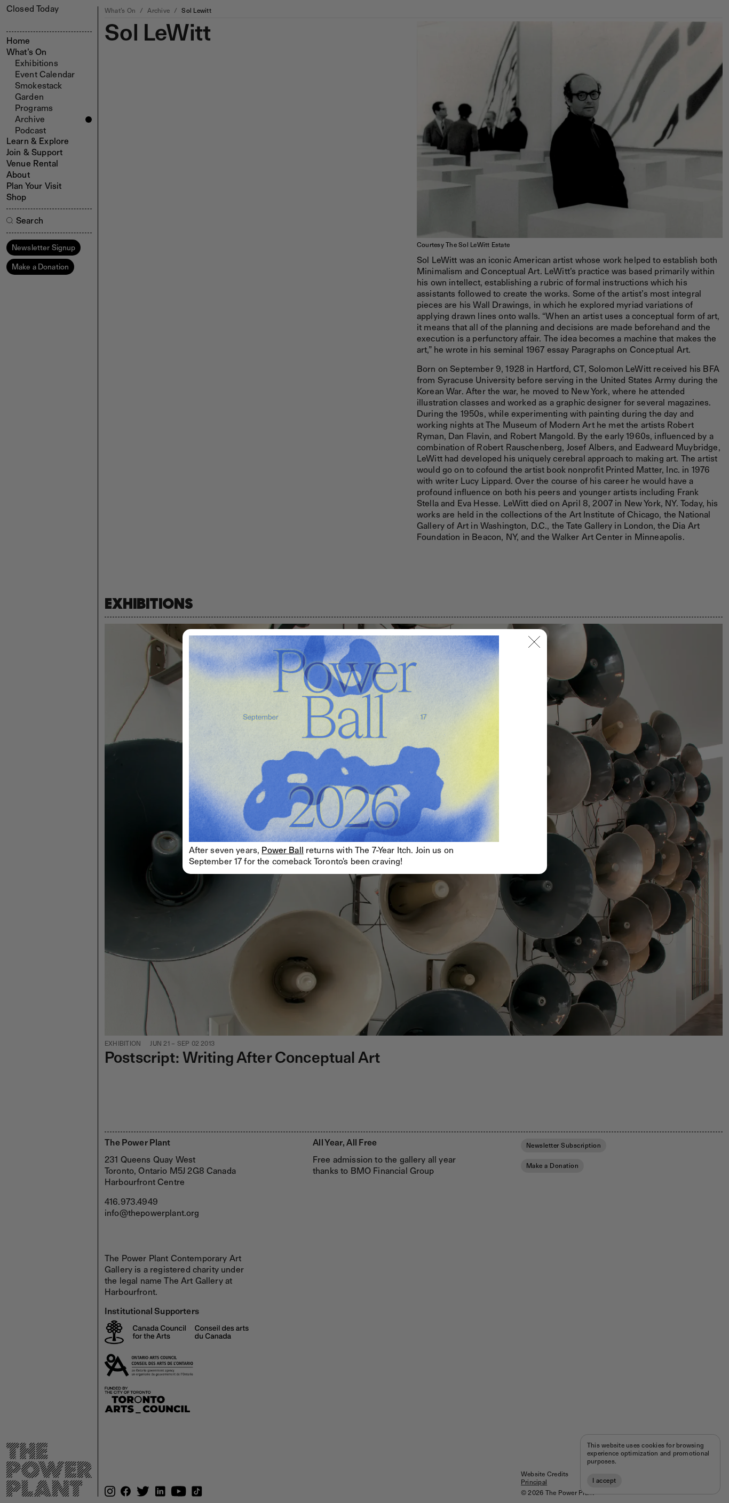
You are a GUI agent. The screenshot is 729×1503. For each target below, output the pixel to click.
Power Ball (283, 850)
